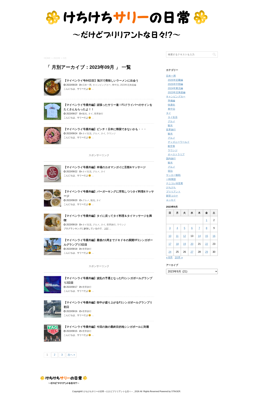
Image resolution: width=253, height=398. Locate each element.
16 (214, 235)
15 (206, 235)
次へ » (71, 354)
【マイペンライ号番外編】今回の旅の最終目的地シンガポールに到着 (106, 326)
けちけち (171, 187)
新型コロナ (172, 195)
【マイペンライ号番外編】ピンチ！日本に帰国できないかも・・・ (105, 129)
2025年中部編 (175, 84)
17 (169, 243)
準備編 (171, 100)
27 (192, 251)
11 (177, 235)
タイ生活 (86, 133)
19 (184, 243)
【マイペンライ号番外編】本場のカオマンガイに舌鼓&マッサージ (105, 167)
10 (169, 235)
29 (206, 251)
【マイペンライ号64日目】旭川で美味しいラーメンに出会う (101, 80)
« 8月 (169, 257)
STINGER (175, 391)
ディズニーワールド (178, 142)
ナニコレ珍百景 (174, 183)
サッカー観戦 (173, 175)
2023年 (56, 58)
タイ (90, 113)
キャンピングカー (102, 85)
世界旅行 (98, 113)
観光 (84, 113)
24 (169, 251)
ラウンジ (111, 133)
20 (192, 243)
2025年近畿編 (175, 80)
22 (206, 243)
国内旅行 (171, 158)
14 (199, 235)
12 (184, 235)
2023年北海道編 (128, 85)
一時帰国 (171, 179)
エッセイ (171, 199)
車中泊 (115, 85)
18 (177, 243)
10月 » (179, 257)
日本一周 (86, 85)
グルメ (96, 133)
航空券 (171, 146)
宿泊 (170, 171)
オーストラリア (176, 154)
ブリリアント (173, 191)
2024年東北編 (175, 88)
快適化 (171, 104)
